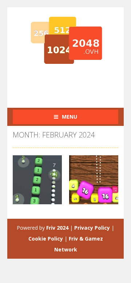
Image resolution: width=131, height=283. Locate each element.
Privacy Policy (92, 227)
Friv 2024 (57, 227)
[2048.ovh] (65, 40)
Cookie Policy (45, 238)
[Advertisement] (72, 83)
